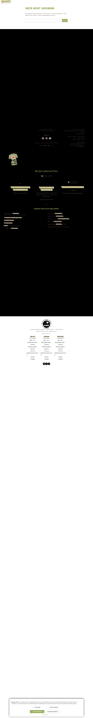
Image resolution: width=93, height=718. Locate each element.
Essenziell (37, 707)
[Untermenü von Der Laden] (76, 1)
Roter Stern (14, 228)
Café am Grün (58, 213)
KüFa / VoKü (54, 221)
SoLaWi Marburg (8, 223)
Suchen (65, 20)
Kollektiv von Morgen (63, 218)
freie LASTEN (59, 216)
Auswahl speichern (52, 711)
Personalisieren (44, 714)
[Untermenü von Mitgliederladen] (37, 342)
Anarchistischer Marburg (57, 224)
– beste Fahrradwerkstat (12, 225)
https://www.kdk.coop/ (46, 199)
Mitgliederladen (11, 213)
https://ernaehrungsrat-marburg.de (73, 193)
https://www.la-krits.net (20, 193)
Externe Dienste (54, 707)
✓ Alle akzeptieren (37, 711)
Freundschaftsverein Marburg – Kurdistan (58, 226)
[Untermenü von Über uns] (35, 340)
